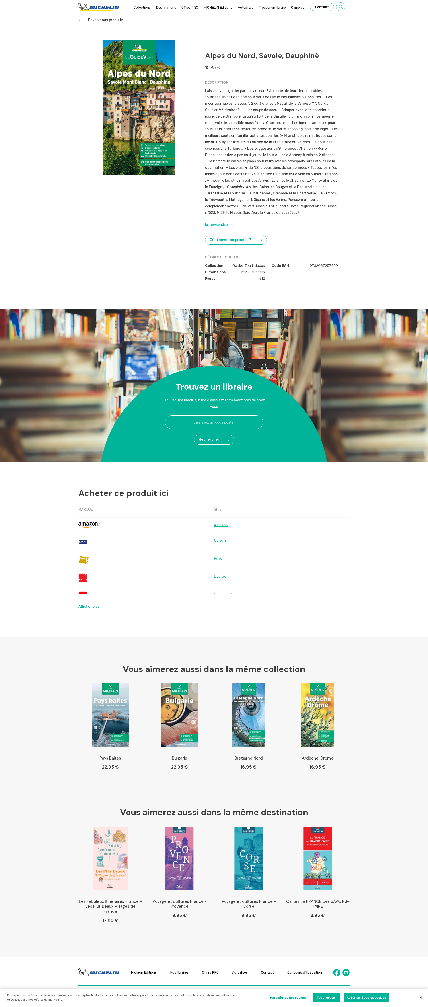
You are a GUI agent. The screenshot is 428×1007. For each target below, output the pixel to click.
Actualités (240, 972)
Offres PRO (210, 972)
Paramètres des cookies (288, 997)
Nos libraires (179, 972)
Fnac (218, 558)
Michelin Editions (144, 972)
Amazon (221, 525)
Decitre (220, 576)
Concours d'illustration (304, 972)
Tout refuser (326, 997)
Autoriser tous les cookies (366, 997)
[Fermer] (421, 997)
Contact (267, 972)
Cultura (220, 540)
